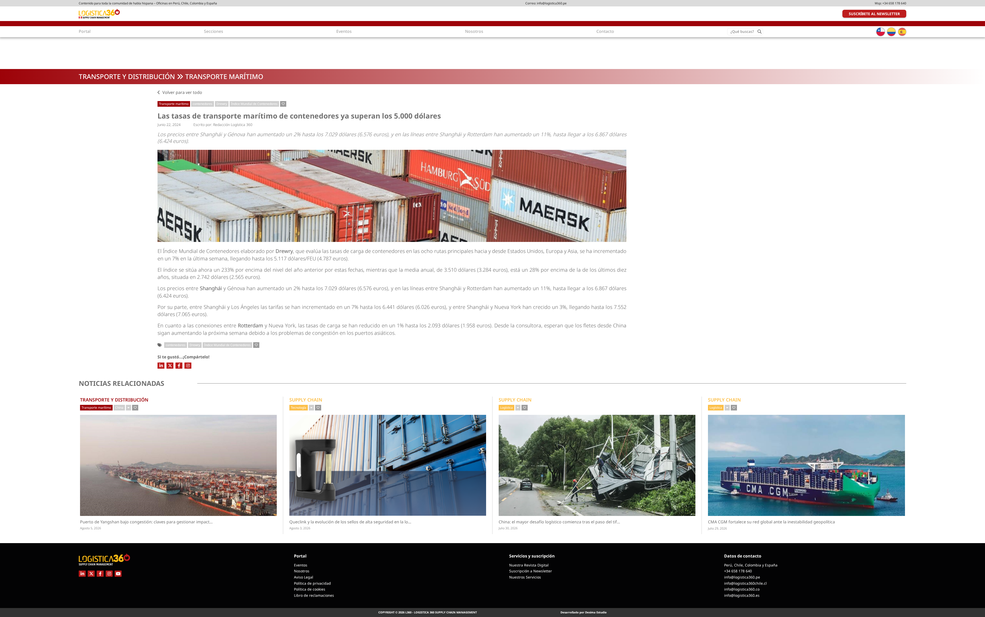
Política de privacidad (312, 583)
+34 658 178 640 (894, 3)
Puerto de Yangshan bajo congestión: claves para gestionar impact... (155, 522)
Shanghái (211, 288)
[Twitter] (170, 365)
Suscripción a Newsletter (530, 571)
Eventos (300, 565)
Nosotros (301, 571)
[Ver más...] (128, 407)
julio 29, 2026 (717, 528)
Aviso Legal (303, 577)
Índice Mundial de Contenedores (254, 104)
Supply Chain (305, 400)
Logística (506, 407)
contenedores (202, 104)
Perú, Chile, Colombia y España (750, 565)
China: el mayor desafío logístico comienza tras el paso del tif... (569, 522)
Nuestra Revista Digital (529, 565)
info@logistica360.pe (552, 3)
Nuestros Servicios (525, 577)
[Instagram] (188, 365)
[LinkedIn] (161, 365)
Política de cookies (309, 589)
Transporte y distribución (127, 76)
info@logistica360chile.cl (745, 583)
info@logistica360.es (742, 595)
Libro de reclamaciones (314, 595)
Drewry (221, 104)
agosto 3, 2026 (299, 528)
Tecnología (298, 407)
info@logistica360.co (742, 589)
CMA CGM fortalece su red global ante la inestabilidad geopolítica (771, 522)
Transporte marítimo (224, 76)
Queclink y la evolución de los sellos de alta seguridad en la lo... (369, 522)
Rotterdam (250, 325)
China (119, 407)
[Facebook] (179, 365)
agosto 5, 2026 (90, 528)
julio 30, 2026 (508, 528)
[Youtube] (118, 573)
